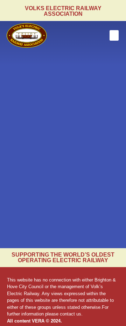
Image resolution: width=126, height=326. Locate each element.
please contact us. (64, 314)
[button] (114, 35)
